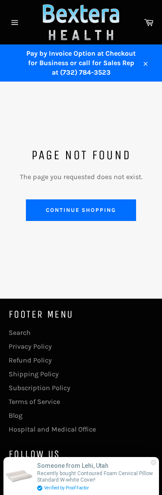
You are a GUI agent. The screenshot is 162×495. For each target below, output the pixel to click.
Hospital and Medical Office (52, 429)
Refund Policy (30, 360)
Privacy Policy (30, 346)
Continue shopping (81, 210)
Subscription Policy (39, 388)
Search (20, 332)
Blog (15, 415)
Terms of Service (34, 401)
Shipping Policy (34, 374)
